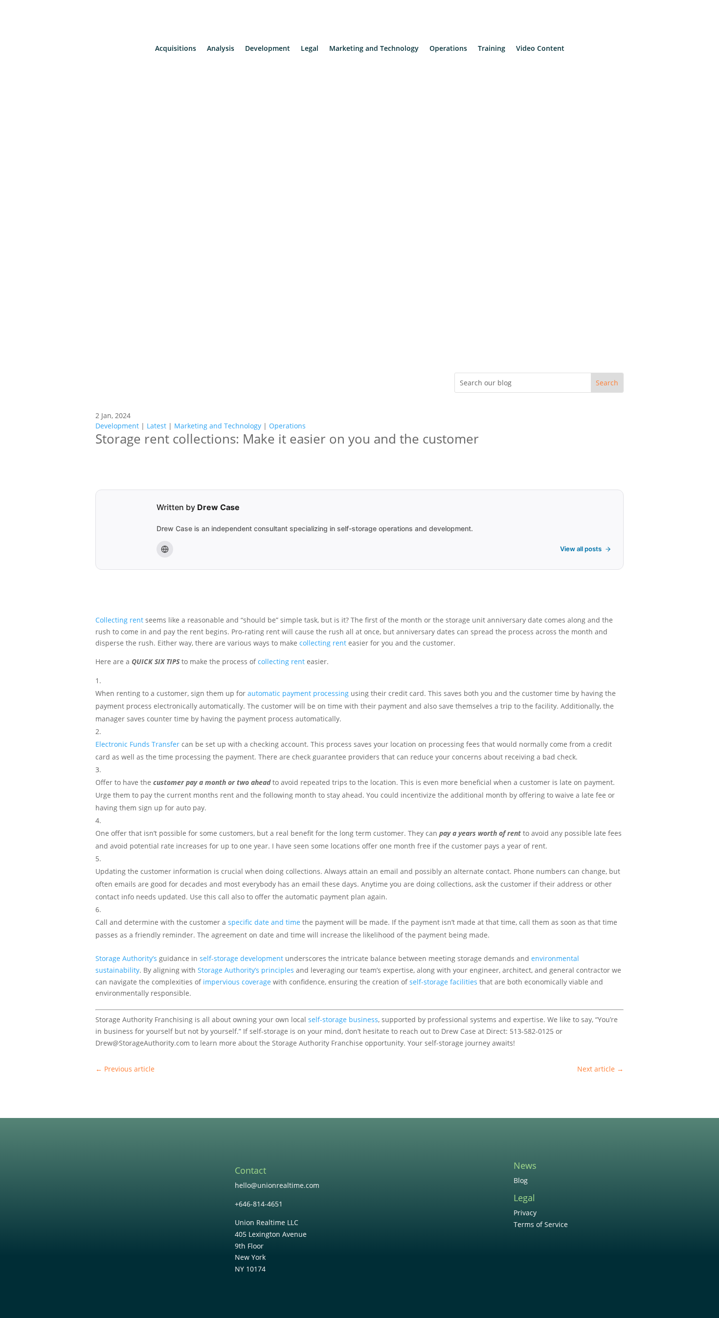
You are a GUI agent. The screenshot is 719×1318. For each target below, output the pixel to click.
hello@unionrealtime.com (277, 1185)
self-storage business (343, 1019)
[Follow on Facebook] (399, 1176)
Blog (521, 1180)
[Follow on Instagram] (439, 1176)
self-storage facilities (443, 981)
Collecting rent (119, 620)
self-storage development (241, 958)
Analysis (220, 49)
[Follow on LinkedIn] (419, 1176)
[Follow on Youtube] (458, 1176)
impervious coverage (237, 981)
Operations (448, 49)
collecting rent (322, 643)
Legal (309, 49)
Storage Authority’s (126, 958)
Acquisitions (175, 49)
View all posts (581, 549)
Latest (156, 425)
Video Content (540, 49)
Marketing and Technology (374, 49)
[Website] (165, 549)
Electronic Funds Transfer (137, 744)
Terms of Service (541, 1224)
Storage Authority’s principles (246, 970)
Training (491, 49)
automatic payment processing (298, 693)
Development (267, 49)
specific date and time (264, 922)
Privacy (525, 1212)
